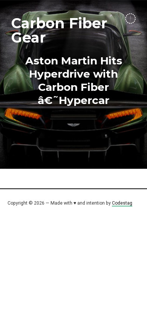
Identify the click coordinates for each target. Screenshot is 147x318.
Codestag (122, 203)
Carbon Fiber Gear (59, 30)
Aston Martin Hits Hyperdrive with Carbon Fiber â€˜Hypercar (73, 80)
